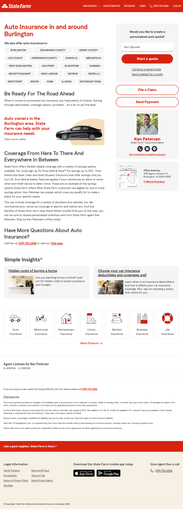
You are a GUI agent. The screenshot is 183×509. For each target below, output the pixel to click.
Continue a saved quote (146, 69)
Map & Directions (155, 182)
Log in (177, 6)
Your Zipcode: (132, 47)
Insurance (90, 6)
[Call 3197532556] (140, 149)
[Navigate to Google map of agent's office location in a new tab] (154, 149)
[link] (16, 6)
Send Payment (147, 102)
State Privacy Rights (42, 480)
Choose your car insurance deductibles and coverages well (122, 273)
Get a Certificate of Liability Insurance (147, 154)
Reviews (129, 6)
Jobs (142, 6)
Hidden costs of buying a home (33, 271)
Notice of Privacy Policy (16, 480)
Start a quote (147, 59)
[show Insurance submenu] (98, 6)
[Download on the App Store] (84, 473)
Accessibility (10, 475)
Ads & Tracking (11, 470)
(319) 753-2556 (161, 6)
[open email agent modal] (147, 149)
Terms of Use (38, 475)
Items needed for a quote (147, 74)
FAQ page (57, 243)
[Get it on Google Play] (108, 473)
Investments (111, 6)
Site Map (8, 485)
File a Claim (147, 90)
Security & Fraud (40, 470)
